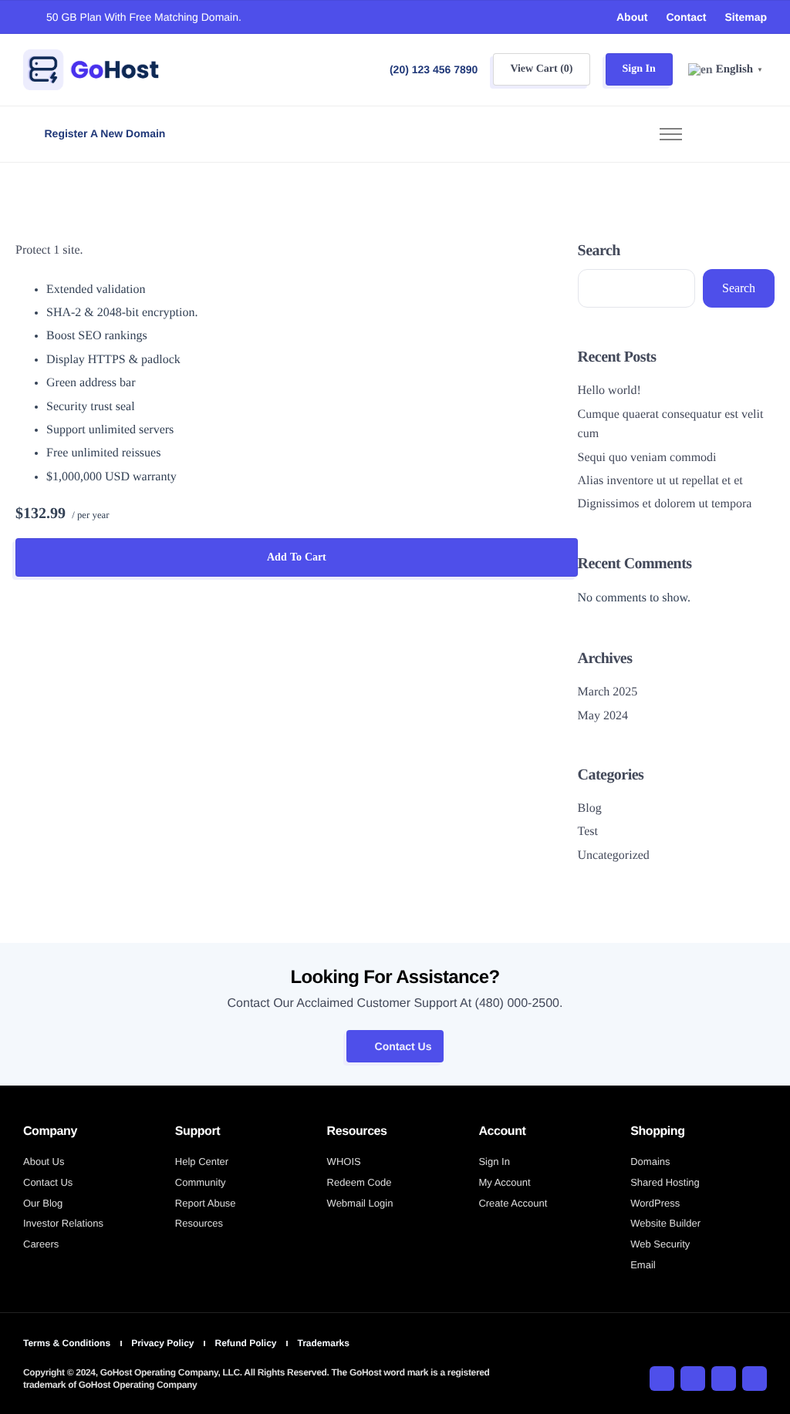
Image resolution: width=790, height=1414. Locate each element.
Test (588, 831)
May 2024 (603, 715)
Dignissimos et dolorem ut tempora (665, 503)
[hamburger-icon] (670, 134)
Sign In (639, 69)
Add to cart (296, 557)
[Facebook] (662, 1378)
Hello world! (609, 390)
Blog (590, 808)
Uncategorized (614, 855)
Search (599, 250)
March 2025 (608, 692)
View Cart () (541, 69)
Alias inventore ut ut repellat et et (660, 480)
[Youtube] (723, 1378)
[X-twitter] (692, 1378)
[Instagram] (754, 1378)
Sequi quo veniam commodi (647, 457)
